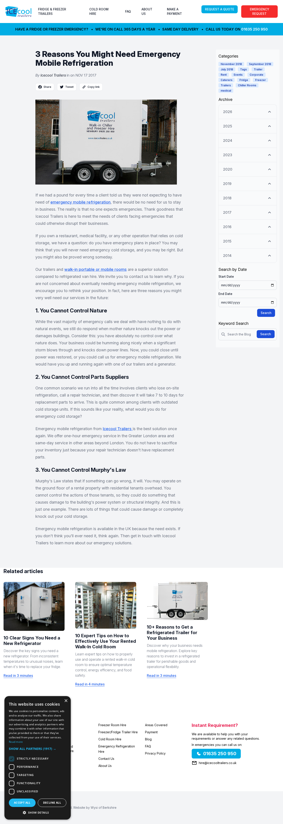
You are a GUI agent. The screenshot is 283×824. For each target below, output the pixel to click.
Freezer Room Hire (112, 725)
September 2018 (260, 64)
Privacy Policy (155, 753)
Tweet (69, 87)
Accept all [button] (22, 803)
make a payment (174, 11)
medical (226, 90)
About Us (105, 766)
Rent (224, 74)
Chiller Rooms (247, 85)
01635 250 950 (254, 29)
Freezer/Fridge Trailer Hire (118, 732)
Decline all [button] (52, 803)
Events (238, 74)
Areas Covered (156, 725)
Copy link (94, 87)
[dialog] (37, 758)
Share (47, 87)
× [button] (65, 701)
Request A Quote (219, 9)
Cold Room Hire (109, 739)
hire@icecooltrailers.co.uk (218, 763)
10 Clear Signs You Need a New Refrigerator (32, 640)
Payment (151, 732)
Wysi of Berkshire (104, 807)
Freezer (260, 80)
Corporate (256, 74)
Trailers (226, 85)
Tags (243, 69)
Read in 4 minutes (90, 684)
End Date (225, 294)
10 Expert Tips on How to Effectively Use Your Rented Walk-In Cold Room (105, 641)
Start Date (226, 276)
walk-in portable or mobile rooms (95, 269)
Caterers (226, 80)
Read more (16, 742)
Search (266, 313)
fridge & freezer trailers (52, 11)
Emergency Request (259, 11)
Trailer (258, 69)
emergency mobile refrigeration (80, 202)
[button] (37, 748)
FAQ (128, 11)
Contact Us (106, 758)
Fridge (243, 80)
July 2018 (227, 69)
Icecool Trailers (53, 75)
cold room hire (99, 11)
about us (147, 11)
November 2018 (231, 64)
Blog (148, 739)
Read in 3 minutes (18, 675)
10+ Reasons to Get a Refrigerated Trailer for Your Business (172, 632)
